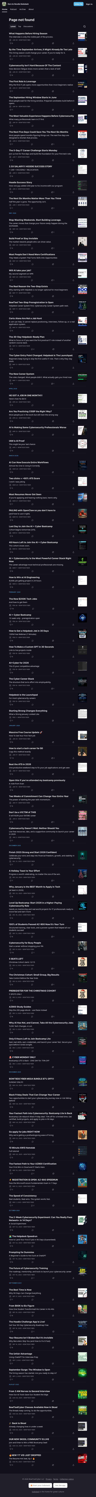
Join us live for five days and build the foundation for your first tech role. (40, 153)
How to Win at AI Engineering (24, 577)
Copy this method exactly (20, 751)
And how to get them (18, 602)
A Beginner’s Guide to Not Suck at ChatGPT (27, 1255)
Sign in (89, 4)
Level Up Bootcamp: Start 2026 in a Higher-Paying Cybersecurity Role (35, 904)
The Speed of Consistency (23, 1195)
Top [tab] (19, 26)
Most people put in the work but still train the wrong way (33, 414)
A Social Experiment (17, 1223)
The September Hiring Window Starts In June (32, 97)
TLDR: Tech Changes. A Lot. (20, 1026)
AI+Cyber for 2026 (19, 663)
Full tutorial (14, 1151)
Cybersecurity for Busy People (25, 943)
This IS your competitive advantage (24, 666)
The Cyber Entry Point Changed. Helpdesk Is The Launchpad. (41, 355)
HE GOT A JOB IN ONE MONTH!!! (25, 395)
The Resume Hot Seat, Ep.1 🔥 (22, 1458)
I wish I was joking (17, 481)
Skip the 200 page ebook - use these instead (28, 1010)
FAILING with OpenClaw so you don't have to (32, 510)
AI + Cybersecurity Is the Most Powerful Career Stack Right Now (40, 560)
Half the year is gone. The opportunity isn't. (27, 201)
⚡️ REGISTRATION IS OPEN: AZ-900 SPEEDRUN (33, 1179)
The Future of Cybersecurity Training (28, 1268)
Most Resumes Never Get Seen (25, 494)
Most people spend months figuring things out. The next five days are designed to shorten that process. (39, 136)
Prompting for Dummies (21, 1252)
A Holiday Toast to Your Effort (24, 871)
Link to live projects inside (20, 650)
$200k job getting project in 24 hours (25, 580)
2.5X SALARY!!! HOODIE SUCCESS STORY (30, 166)
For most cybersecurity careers (22, 698)
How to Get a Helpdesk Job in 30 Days (29, 631)
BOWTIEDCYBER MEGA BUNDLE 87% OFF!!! (31, 1079)
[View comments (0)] (32, 43)
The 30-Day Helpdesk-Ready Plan (26, 337)
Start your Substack (41, 1485)
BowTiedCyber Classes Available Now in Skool (33, 1407)
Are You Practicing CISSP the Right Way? (30, 411)
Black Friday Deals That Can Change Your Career (34, 1095)
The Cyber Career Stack (21, 679)
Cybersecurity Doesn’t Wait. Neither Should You (34, 828)
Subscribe (78, 4)
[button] (4, 9)
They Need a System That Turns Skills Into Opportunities (33, 257)
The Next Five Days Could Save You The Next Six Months (38, 132)
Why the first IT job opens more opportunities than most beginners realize (41, 84)
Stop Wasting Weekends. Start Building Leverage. (35, 220)
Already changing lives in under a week (26, 1426)
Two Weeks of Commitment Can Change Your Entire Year (38, 796)
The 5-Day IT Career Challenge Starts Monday (33, 150)
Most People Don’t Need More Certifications (32, 254)
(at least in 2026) (16, 890)
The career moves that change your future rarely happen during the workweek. (38, 224)
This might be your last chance (22, 444)
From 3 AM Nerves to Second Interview (29, 1391)
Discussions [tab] (28, 26)
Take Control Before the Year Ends (23, 978)
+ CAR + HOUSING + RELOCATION (23, 169)
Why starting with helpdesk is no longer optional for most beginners (38, 289)
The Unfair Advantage (20, 1353)
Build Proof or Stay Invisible (23, 238)
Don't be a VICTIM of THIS (22, 812)
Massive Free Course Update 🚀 (25, 732)
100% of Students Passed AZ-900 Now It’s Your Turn (36, 924)
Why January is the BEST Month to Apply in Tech (34, 887)
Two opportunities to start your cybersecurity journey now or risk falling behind (40, 1099)
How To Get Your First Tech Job (22, 735)
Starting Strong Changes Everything (28, 711)
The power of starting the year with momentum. (29, 799)
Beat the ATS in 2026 (20, 764)
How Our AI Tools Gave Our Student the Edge (28, 1394)
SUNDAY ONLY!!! (16, 1082)
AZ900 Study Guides (20, 1007)
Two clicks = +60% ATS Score (24, 478)
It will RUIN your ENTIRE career (22, 815)
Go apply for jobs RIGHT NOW (24, 1132)
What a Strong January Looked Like (24, 714)
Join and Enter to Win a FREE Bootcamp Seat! (28, 1442)
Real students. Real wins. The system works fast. (29, 1199)
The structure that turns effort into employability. (30, 682)
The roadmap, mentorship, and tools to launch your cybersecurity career (40, 1271)
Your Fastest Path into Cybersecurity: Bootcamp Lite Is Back (40, 1113)
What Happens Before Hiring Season (28, 33)
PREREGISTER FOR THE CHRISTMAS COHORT (32, 991)
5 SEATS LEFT (16, 959)
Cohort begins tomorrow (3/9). (22, 529)
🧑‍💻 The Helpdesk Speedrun (23, 1236)
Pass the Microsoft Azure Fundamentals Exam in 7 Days (33, 1183)
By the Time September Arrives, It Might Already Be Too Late (40, 49)
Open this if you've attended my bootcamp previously (37, 780)
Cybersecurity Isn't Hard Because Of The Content (35, 65)
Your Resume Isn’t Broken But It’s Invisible (31, 1337)
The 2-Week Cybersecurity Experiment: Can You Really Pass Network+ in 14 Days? (40, 1219)
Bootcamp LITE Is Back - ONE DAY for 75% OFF (29, 1060)
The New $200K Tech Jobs (23, 599)
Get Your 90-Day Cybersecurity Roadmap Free (28, 1325)
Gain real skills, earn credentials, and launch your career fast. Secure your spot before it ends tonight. (40, 1043)
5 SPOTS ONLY (15, 994)
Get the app (60, 1485)
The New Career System (21, 374)
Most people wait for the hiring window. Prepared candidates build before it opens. (41, 101)
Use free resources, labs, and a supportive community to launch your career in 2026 (41, 832)
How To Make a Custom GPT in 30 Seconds (31, 647)
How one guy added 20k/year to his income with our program (36, 185)
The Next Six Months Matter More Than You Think (35, 198)
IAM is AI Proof (16, 441)
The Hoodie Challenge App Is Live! (27, 1321)
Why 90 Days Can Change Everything (25, 1293)
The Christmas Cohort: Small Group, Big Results (34, 975)
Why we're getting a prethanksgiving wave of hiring (31, 1135)
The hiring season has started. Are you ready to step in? (33, 1373)
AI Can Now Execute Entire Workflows (29, 462)
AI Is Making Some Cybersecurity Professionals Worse (37, 427)
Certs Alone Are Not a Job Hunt (25, 318)
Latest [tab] (13, 26)
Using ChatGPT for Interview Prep (23, 1357)
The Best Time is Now (20, 1290)
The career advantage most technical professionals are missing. (36, 564)
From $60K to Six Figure (21, 1306)
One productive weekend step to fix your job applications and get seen (39, 767)
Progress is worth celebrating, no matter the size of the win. (34, 874)
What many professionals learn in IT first (26, 119)
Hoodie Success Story (20, 182)
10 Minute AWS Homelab (22, 1148)
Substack (35, 1491)
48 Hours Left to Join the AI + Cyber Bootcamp (33, 542)
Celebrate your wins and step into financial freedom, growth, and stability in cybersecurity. (41, 856)
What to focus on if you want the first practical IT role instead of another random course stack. (40, 341)
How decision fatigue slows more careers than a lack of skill (34, 68)
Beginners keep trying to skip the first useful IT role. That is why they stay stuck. (40, 359)
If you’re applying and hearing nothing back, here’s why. (33, 497)
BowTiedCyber (24, 40)
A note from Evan (16, 783)
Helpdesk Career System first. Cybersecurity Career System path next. (38, 305)
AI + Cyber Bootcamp (20, 615)
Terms (55, 1479)
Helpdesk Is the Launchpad (23, 695)
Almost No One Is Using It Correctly (24, 465)
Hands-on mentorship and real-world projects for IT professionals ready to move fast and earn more (41, 910)
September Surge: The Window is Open (29, 1369)
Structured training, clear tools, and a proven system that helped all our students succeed (39, 928)
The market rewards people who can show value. (30, 241)
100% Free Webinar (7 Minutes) (22, 634)
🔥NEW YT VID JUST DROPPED (25, 1455)
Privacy (49, 1479)
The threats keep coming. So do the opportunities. (30, 1410)
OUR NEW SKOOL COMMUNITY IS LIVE (29, 1439)
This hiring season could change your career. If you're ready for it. (37, 52)
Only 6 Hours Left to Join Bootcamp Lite (30, 1038)
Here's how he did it (17, 398)
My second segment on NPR (21, 273)
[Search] (84, 26)
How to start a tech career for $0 (26, 748)
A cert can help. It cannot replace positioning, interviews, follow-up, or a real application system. (42, 322)
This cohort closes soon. (19, 545)
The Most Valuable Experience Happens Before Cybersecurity (41, 116)
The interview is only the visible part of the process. (31, 37)
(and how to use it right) (19, 513)
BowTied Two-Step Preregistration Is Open (31, 302)
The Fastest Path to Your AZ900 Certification (32, 1164)
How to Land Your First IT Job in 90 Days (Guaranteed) (32, 1239)
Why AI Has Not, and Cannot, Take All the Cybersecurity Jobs (41, 1023)
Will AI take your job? (20, 270)
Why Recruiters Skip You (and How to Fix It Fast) (29, 1341)
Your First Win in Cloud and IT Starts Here (26, 1167)
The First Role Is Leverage (22, 81)
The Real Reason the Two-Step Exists (28, 286)
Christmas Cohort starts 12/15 (22, 962)
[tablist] (21, 26)
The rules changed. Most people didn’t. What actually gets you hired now (40, 377)
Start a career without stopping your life (26, 946)
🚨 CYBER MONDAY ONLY (22, 1057)
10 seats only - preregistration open (24, 618)
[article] (48, 38)
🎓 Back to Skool (17, 1423)
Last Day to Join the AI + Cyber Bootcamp (30, 526)
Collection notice (67, 1479)
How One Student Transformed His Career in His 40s (31, 1309)
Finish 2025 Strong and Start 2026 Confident (33, 852)
